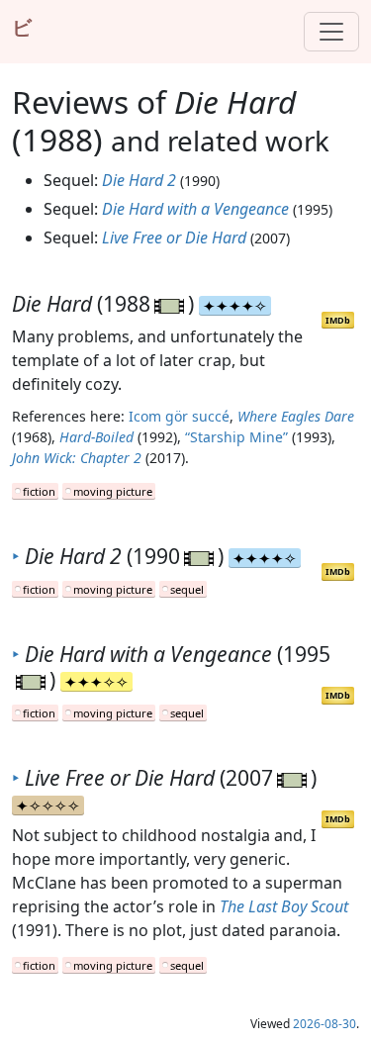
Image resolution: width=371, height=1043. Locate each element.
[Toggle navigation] (331, 31)
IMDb (337, 320)
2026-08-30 (324, 1023)
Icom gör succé (179, 416)
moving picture (112, 491)
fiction (39, 491)
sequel (187, 589)
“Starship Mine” (236, 436)
